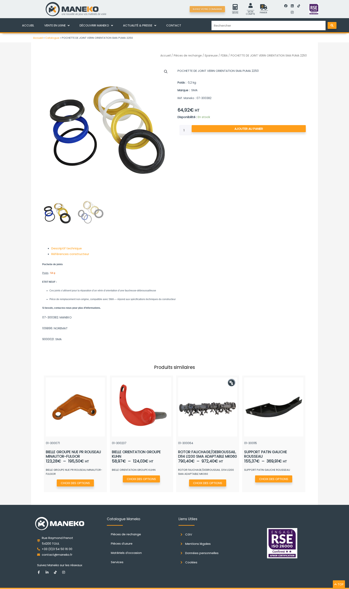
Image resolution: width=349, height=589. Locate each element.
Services (117, 562)
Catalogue (52, 38)
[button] (165, 71)
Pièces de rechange (188, 56)
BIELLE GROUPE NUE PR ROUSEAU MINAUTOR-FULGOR (73, 454)
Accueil (38, 38)
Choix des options (75, 483)
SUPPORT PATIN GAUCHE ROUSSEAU (265, 454)
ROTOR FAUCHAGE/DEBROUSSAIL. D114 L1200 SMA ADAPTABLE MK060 (207, 454)
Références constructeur (70, 254)
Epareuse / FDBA (216, 56)
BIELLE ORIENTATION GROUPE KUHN (136, 454)
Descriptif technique (66, 248)
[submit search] (332, 25)
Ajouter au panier (248, 129)
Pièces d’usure (121, 543)
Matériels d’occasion (126, 553)
